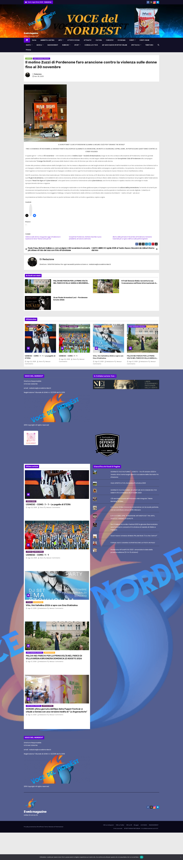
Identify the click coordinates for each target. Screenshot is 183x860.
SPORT (76, 45)
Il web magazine (31, 33)
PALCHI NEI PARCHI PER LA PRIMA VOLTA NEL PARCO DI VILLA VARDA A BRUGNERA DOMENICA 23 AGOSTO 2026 (70, 283)
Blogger (136, 825)
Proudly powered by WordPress (34, 827)
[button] (158, 45)
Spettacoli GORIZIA (47, 706)
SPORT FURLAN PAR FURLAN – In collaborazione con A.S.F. (141, 828)
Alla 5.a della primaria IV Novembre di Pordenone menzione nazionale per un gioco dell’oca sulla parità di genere (132, 238)
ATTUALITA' (63, 326)
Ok (141, 857)
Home (34, 40)
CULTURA (99, 40)
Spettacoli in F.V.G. (152, 326)
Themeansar (59, 827)
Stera (40, 361)
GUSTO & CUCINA (107, 326)
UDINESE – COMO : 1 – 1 (68, 356)
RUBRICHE (65, 45)
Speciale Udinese (31, 326)
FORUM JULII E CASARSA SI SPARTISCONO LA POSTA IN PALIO (133, 543)
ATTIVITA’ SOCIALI (73, 40)
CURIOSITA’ (110, 40)
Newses (51, 827)
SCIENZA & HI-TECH (91, 45)
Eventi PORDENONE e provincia (41, 58)
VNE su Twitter (120, 825)
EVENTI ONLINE (144, 40)
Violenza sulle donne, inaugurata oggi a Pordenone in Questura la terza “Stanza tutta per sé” (43, 238)
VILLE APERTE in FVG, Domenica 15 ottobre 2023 (128, 483)
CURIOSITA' (28, 58)
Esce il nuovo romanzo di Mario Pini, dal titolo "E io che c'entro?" (134, 536)
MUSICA (39, 45)
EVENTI (132, 40)
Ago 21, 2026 (99, 361)
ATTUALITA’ (88, 40)
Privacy (28, 50)
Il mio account (118, 828)
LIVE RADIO (144, 825)
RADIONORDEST (53, 45)
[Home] (27, 40)
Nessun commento (53, 507)
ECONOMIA (121, 40)
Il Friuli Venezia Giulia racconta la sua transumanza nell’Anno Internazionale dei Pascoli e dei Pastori (139, 283)
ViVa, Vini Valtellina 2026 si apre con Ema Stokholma (52, 605)
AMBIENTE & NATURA (47, 40)
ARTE (60, 40)
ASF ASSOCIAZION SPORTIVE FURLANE (114, 45)
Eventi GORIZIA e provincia (33, 706)
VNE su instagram (108, 825)
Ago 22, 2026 (31, 361)
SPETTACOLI (135, 45)
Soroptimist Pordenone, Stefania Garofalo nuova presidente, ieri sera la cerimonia (85, 238)
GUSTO (28, 45)
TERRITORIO (149, 45)
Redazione (38, 74)
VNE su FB (129, 825)
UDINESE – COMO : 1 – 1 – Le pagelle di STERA (48, 504)
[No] (181, 857)
